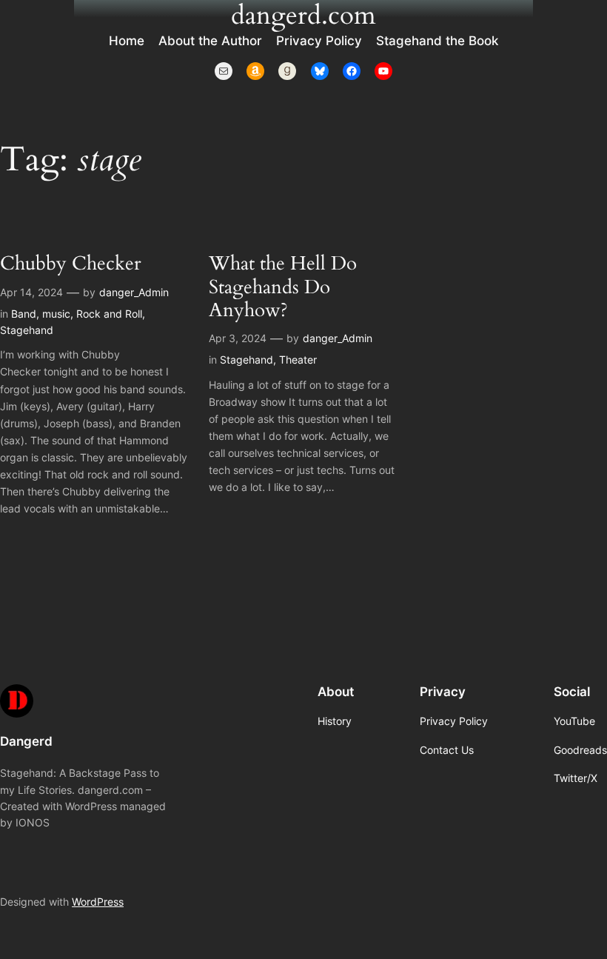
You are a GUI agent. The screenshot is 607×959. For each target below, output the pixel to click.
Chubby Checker (70, 263)
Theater (298, 359)
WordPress (98, 901)
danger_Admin (134, 292)
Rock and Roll (109, 313)
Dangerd (26, 741)
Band (23, 313)
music (56, 313)
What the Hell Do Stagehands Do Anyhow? (283, 286)
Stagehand (26, 330)
